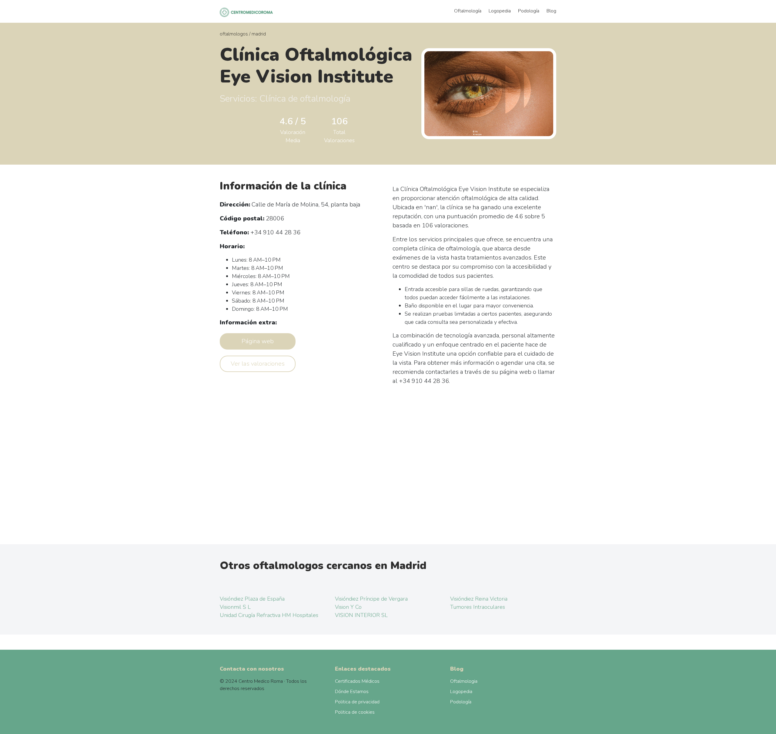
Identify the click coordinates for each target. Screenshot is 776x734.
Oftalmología (467, 11)
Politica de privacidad (357, 702)
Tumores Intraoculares (477, 607)
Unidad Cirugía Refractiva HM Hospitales (269, 615)
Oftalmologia (463, 681)
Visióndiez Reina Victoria (478, 598)
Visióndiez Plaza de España (252, 598)
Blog (551, 11)
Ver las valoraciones (258, 364)
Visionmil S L (235, 607)
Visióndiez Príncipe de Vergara (371, 598)
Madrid (259, 34)
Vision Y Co (348, 607)
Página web (258, 341)
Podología (528, 11)
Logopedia (500, 11)
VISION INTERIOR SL (361, 615)
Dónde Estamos (352, 691)
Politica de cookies (355, 712)
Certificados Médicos (357, 681)
